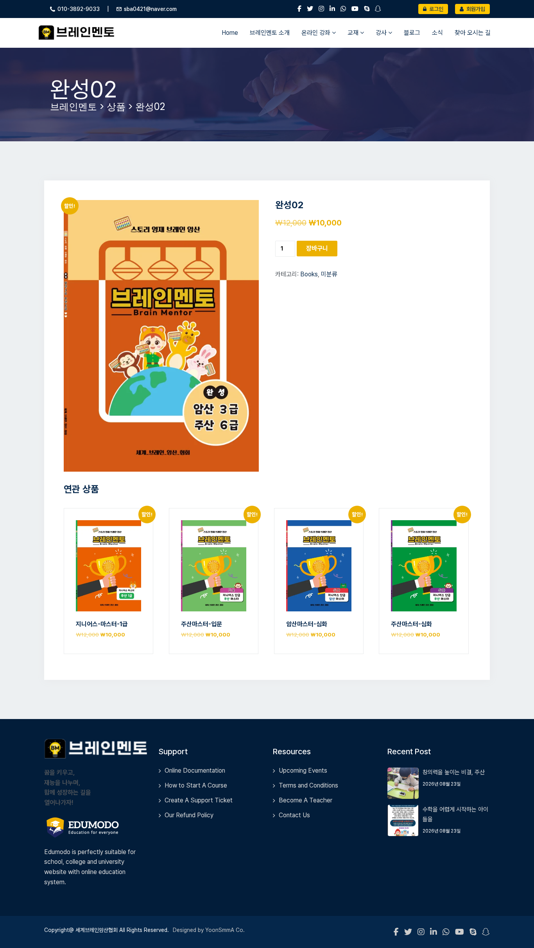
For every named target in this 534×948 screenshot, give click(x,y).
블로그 (412, 32)
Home (230, 32)
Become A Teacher (305, 800)
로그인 (435, 9)
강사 (382, 32)
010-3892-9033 (78, 9)
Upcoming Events (303, 770)
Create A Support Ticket (199, 800)
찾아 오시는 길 (473, 32)
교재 (354, 32)
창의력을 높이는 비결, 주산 (454, 772)
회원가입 (475, 9)
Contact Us (294, 815)
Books (309, 274)
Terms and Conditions (308, 785)
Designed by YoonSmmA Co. (209, 930)
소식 (437, 32)
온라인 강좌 (316, 32)
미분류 (329, 274)
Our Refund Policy (189, 815)
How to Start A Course (196, 785)
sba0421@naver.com (150, 9)
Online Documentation (195, 770)
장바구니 (317, 248)
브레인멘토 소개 (270, 32)
